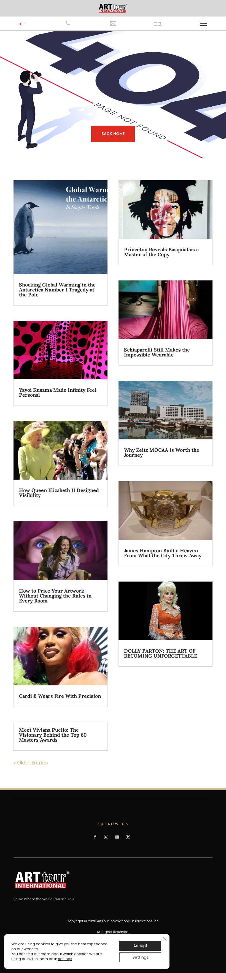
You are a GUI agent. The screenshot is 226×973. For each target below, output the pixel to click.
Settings (140, 957)
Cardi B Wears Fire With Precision (60, 696)
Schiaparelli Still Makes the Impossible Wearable (157, 352)
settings (65, 958)
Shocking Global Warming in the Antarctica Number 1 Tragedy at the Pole (57, 290)
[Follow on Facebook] (95, 837)
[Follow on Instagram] (106, 837)
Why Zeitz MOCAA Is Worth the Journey (161, 452)
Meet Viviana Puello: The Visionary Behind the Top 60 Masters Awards (53, 735)
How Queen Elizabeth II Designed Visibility (59, 492)
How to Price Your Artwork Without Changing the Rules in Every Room (55, 596)
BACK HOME (113, 133)
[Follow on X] (128, 837)
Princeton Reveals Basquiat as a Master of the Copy (161, 252)
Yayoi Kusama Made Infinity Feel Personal (57, 392)
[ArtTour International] (113, 7)
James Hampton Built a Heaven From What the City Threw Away (162, 553)
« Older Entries (31, 762)
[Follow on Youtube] (117, 837)
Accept (140, 945)
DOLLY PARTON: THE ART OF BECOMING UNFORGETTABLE (160, 653)
